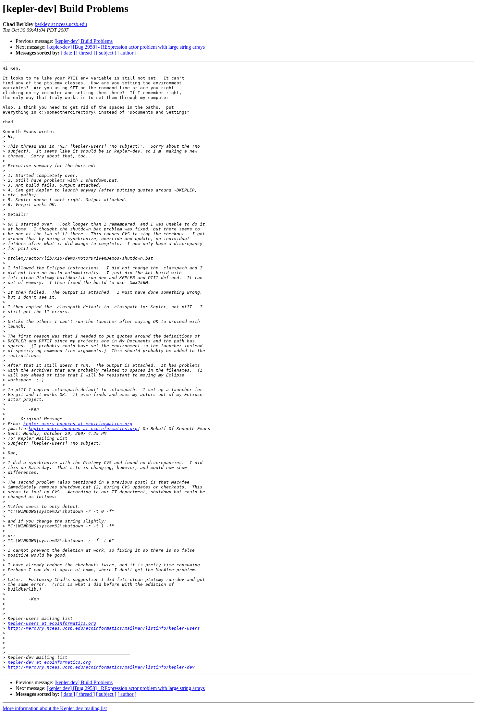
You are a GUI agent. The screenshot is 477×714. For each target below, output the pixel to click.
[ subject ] (106, 52)
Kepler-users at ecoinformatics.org (52, 623)
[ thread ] (85, 52)
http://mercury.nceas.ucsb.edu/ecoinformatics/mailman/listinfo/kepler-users (104, 628)
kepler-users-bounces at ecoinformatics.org (77, 423)
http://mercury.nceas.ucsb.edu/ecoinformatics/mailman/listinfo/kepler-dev (101, 667)
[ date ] (68, 52)
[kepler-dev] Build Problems (84, 41)
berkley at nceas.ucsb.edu (61, 24)
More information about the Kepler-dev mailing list (55, 708)
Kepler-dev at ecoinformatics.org (49, 662)
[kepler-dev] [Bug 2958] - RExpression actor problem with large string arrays (126, 47)
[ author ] (126, 52)
